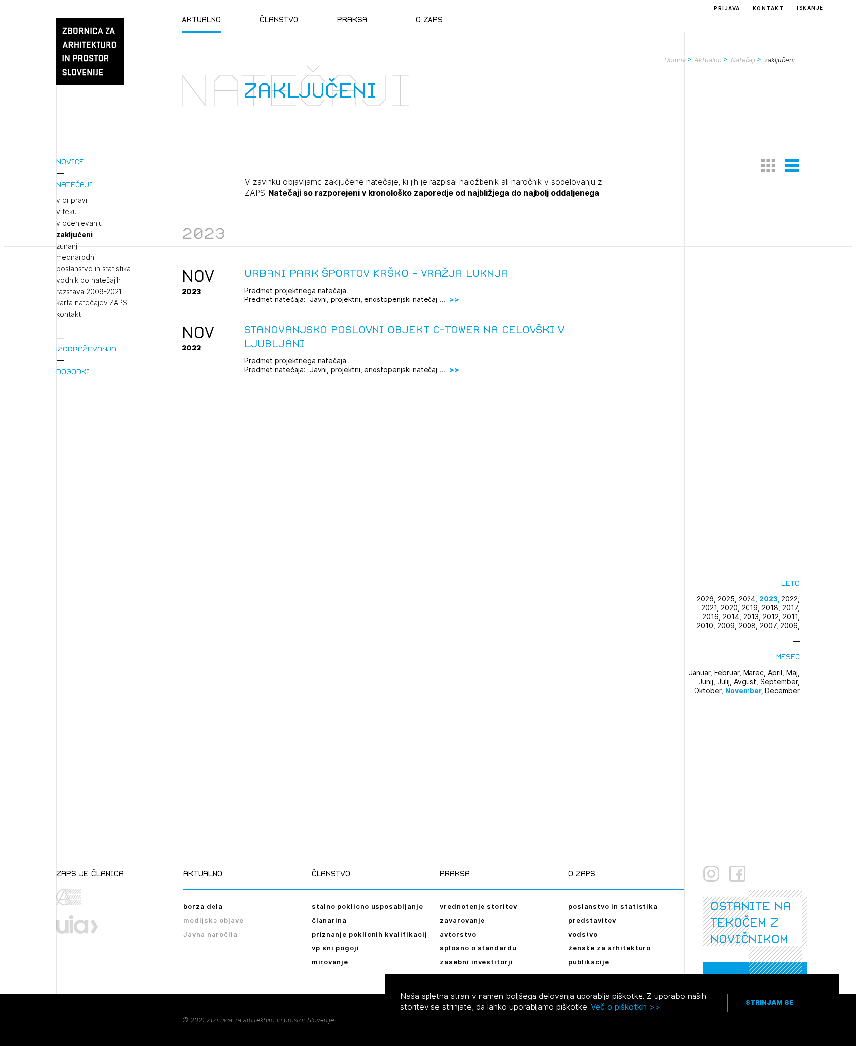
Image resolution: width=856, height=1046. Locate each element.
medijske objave (213, 920)
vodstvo (583, 934)
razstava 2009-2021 (89, 291)
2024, (749, 598)
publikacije (588, 961)
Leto (790, 583)
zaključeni (74, 234)
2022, (790, 598)
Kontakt (768, 8)
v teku (66, 211)
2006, (790, 625)
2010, (707, 625)
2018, (772, 607)
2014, (733, 616)
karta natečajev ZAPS (91, 303)
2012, (773, 616)
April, (777, 672)
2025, (728, 598)
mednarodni (76, 257)
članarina (329, 920)
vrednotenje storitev (478, 906)
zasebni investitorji (476, 961)
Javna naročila (210, 934)
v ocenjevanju (79, 223)
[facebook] (737, 874)
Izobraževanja (86, 349)
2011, (791, 616)
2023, (770, 598)
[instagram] (711, 874)
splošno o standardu (478, 948)
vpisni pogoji (335, 948)
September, (780, 681)
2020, (731, 607)
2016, (712, 616)
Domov (675, 59)
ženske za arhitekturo (609, 948)
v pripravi (71, 200)
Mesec (788, 656)
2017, (791, 607)
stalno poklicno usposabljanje (367, 906)
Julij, (725, 681)
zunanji (67, 246)
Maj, (793, 672)
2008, (749, 625)
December (782, 690)
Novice (70, 161)
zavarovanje (462, 920)
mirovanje (330, 961)
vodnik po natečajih (88, 280)
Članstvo (279, 19)
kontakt (68, 314)
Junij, (707, 681)
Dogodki (73, 371)
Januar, (701, 672)
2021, (711, 607)
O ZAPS (429, 19)
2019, (752, 607)
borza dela (203, 906)
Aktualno (201, 19)
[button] (768, 165)
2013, (753, 616)
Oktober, (709, 690)
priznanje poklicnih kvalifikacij (369, 934)
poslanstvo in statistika (93, 268)
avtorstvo (458, 934)
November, (745, 690)
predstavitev (592, 920)
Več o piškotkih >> (625, 1006)
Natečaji (74, 184)
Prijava (727, 8)
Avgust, (747, 681)
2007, (770, 625)
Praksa (352, 19)
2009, (728, 625)
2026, (707, 598)
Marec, (755, 672)
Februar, (728, 672)
